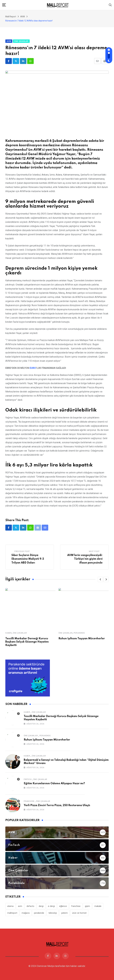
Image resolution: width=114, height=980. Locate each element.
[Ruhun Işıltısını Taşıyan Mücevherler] (12, 739)
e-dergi (51, 906)
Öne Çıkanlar (20, 633)
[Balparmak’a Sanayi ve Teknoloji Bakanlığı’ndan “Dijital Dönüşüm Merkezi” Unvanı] (12, 761)
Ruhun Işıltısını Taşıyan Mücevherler (81, 638)
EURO (33, 368)
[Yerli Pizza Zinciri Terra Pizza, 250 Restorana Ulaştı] (12, 805)
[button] (100, 579)
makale (97, 906)
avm (20, 906)
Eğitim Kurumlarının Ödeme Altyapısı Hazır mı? (54, 783)
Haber (8, 633)
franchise (75, 906)
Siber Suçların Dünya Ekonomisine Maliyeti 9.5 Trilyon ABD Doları (27, 559)
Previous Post (22, 551)
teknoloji (53, 913)
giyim (87, 906)
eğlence (63, 906)
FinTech (28, 779)
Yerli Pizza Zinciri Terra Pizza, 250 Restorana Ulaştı (57, 805)
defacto (30, 906)
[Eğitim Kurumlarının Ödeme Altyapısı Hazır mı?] (12, 783)
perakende (39, 913)
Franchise (29, 801)
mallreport (12, 913)
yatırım (64, 913)
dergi (41, 906)
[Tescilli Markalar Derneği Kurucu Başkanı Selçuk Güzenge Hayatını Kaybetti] (12, 717)
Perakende (79, 633)
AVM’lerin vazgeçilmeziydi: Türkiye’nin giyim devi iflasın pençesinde (85, 559)
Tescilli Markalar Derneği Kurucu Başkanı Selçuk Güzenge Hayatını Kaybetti (27, 642)
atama (10, 906)
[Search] (110, 4)
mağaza (26, 913)
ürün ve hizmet (79, 913)
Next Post (94, 551)
